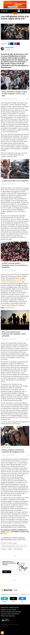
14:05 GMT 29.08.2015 (6, 21)
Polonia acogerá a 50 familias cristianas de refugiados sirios (13, 451)
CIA (25, 546)
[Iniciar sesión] (21, 10)
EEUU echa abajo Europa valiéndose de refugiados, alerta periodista (14, 334)
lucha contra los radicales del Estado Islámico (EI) (13, 281)
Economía (23, 594)
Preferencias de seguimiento (8, 616)
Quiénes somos (4, 607)
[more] (27, 98)
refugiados (3, 549)
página (8, 531)
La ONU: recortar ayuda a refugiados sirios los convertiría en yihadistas (15, 265)
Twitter (5, 533)
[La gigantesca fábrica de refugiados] (15, 169)
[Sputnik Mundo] (4, 11)
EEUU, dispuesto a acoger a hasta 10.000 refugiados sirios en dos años (14, 94)
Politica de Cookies (16, 611)
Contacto (14, 609)
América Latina (5, 594)
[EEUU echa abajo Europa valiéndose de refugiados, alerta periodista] (15, 320)
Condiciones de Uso (14, 607)
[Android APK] (5, 620)
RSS (18, 613)
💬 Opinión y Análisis (12, 543)
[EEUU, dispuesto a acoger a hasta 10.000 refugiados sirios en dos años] (15, 80)
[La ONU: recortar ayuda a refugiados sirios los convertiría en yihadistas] (15, 251)
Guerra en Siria (10, 308)
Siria (22, 546)
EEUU (18, 546)
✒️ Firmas (3, 543)
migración (10, 549)
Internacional (6, 447)
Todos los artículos (8, 50)
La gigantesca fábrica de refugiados (15, 181)
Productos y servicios (6, 609)
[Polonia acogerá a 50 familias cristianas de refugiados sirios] (15, 436)
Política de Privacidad (6, 611)
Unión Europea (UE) (18, 549)
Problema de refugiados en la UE (8, 546)
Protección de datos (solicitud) (8, 613)
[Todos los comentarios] (2, 632)
